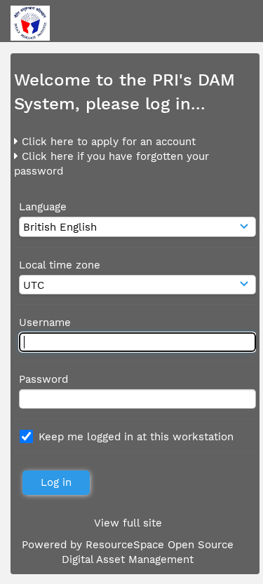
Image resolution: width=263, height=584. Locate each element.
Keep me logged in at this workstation (136, 436)
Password (43, 379)
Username (45, 322)
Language (43, 207)
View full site (128, 523)
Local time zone (59, 265)
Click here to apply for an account (107, 141)
